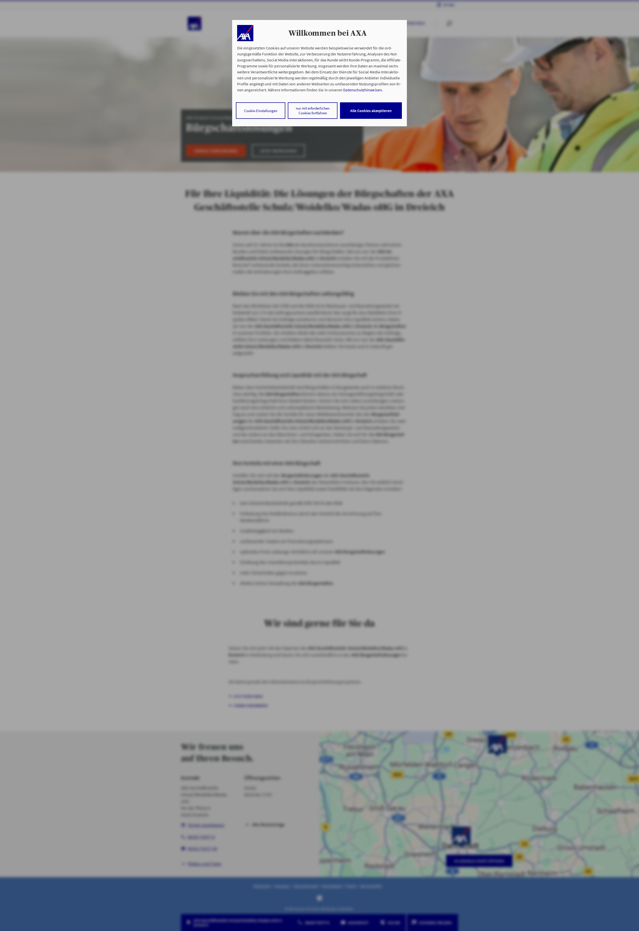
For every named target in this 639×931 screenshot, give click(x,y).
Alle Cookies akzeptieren (371, 110)
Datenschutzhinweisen (362, 89)
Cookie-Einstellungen (260, 110)
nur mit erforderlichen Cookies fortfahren (312, 110)
